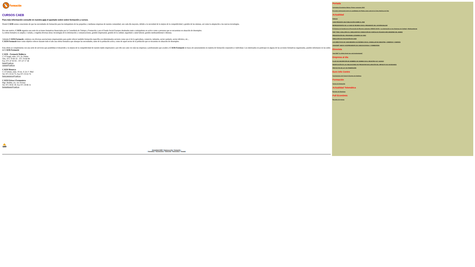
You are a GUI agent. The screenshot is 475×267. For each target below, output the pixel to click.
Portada (183, 151)
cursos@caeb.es (8, 65)
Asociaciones (160, 151)
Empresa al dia (168, 150)
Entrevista (168, 151)
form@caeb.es (7, 63)
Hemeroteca (176, 151)
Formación (177, 150)
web (44, 20)
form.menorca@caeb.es (11, 76)
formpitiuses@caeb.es (10, 87)
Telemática (151, 151)
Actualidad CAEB (157, 150)
